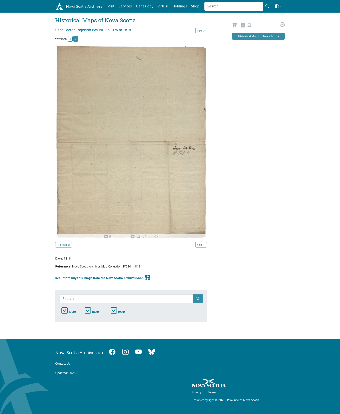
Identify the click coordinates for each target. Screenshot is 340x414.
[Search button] (267, 6)
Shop (195, 6)
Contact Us (62, 363)
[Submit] (198, 298)
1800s (95, 312)
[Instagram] (125, 351)
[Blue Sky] (152, 351)
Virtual (163, 6)
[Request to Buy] (234, 26)
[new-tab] (243, 26)
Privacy (197, 392)
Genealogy (144, 6)
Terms (212, 392)
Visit (111, 6)
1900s (121, 312)
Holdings (179, 6)
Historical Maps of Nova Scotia (258, 36)
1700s (72, 312)
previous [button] (64, 244)
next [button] (200, 30)
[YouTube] (138, 351)
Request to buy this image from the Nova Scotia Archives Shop (99, 278)
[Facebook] (112, 351)
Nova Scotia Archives (84, 6)
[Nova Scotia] (209, 384)
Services (125, 6)
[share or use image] (249, 26)
